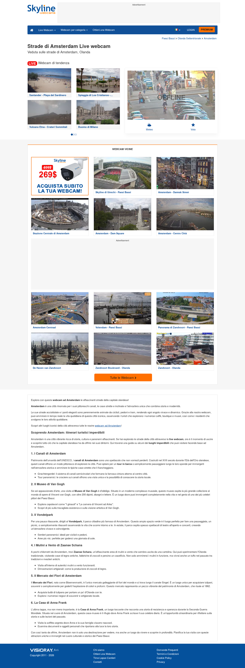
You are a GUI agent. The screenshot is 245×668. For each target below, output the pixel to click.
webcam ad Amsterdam (108, 425)
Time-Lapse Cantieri (104, 658)
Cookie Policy (164, 658)
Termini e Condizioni (168, 654)
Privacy (161, 662)
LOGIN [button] (191, 29)
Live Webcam (46, 30)
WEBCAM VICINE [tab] (122, 149)
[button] (177, 30)
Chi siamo (98, 650)
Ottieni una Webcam (104, 29)
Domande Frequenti (167, 650)
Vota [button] (193, 129)
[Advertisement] (139, 14)
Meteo (149, 129)
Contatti (97, 662)
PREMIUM (207, 29)
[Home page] (32, 30)
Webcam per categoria (73, 29)
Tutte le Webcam (122, 377)
